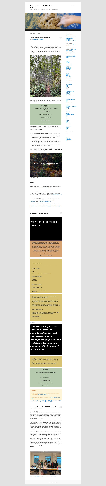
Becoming (68, 87)
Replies (51, 401)
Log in (67, 137)
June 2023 (67, 62)
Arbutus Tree (68, 39)
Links (39, 29)
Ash (39, 215)
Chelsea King (41, 39)
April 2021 (67, 74)
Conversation (68, 94)
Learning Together (53, 205)
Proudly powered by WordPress (53, 482)
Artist (67, 85)
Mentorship (68, 111)
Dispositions (68, 98)
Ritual (67, 128)
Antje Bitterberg (41, 408)
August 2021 (68, 70)
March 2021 (68, 75)
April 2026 (67, 61)
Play (67, 119)
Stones (67, 129)
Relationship (68, 124)
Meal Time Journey (69, 48)
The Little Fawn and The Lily (71, 40)
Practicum (68, 122)
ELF (47, 203)
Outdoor (67, 113)
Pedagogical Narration (51, 203)
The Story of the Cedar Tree (70, 35)
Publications (44, 29)
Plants (67, 117)
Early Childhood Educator (44, 400)
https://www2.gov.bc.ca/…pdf (43, 394)
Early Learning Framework (46, 205)
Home (31, 29)
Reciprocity (57, 203)
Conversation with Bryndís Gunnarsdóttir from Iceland (70, 56)
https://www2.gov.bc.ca (57, 194)
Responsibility (32, 204)
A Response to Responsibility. (40, 37)
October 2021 (68, 69)
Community (68, 92)
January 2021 (68, 77)
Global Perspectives (69, 102)
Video (67, 133)
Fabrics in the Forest (69, 34)
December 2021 (68, 67)
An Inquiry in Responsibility (39, 213)
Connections (35, 476)
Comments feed (68, 139)
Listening (67, 107)
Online (50, 476)
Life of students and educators (44, 476)
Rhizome (67, 127)
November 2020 (68, 80)
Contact (48, 29)
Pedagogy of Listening (40, 206)
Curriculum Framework (70, 95)
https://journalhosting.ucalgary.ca (45, 201)
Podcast (67, 120)
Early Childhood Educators (37, 205)
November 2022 (68, 65)
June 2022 (67, 66)
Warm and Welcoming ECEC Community (43, 407)
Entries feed (68, 138)
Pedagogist (68, 115)
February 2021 (68, 76)
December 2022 (68, 63)
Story (67, 130)
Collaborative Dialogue (40, 203)
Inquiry (67, 104)
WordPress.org (68, 140)
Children (67, 88)
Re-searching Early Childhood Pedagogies (41, 7)
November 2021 (68, 68)
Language (67, 105)
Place (67, 116)
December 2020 (68, 79)
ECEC (45, 203)
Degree (67, 97)
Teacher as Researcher (38, 204)
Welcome (35, 29)
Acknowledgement (69, 84)
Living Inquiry (58, 205)
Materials (67, 109)
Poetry (67, 121)
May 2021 (67, 73)
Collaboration (35, 203)
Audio (67, 86)
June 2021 (67, 72)
